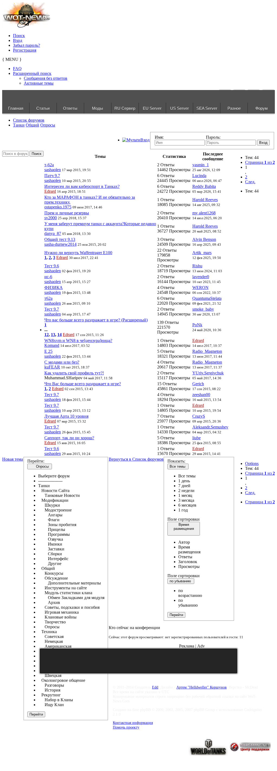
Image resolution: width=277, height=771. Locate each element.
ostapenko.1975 (57, 207)
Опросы (47, 125)
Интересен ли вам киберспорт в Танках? (82, 186)
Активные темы (39, 83)
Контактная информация (133, 722)
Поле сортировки (183, 519)
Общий (32, 125)
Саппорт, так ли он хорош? (69, 438)
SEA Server (206, 108)
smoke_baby (203, 309)
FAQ (17, 68)
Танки (19, 125)
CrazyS (198, 416)
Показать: (176, 461)
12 (46, 334)
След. (250, 182)
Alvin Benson (204, 239)
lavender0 (200, 276)
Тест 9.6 (51, 266)
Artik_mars (202, 252)
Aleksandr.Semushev (210, 427)
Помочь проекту (126, 727)
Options (252, 463)
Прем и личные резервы (66, 213)
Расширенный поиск (32, 73)
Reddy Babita (204, 186)
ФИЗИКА (53, 287)
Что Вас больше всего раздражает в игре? (82, 383)
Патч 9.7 (52, 175)
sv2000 (50, 217)
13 (53, 334)
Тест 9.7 (51, 309)
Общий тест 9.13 (59, 239)
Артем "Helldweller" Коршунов (201, 687)
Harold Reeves (205, 199)
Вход (17, 40)
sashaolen (52, 169)
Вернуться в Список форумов (136, 459)
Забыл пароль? (26, 45)
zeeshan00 (201, 394)
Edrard (50, 191)
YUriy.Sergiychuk (208, 373)
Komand (51, 345)
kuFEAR (52, 367)
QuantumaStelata (207, 298)
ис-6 (48, 276)
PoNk (197, 325)
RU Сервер (124, 108)
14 (59, 334)
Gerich (198, 383)
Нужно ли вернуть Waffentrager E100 (78, 252)
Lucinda (199, 175)
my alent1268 (204, 213)
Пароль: (213, 137)
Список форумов (28, 120)
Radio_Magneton (207, 351)
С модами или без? (61, 362)
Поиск (19, 35)
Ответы (70, 108)
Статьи (43, 108)
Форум (261, 108)
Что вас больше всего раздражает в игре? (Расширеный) (96, 320)
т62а (48, 298)
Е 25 (48, 351)
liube (196, 438)
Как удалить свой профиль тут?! (74, 373)
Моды (97, 108)
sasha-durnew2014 (60, 244)
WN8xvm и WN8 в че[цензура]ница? (78, 340)
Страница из (260, 162)
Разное (234, 108)
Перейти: (35, 461)
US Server (179, 108)
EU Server (152, 108)
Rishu (197, 266)
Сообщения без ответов (45, 78)
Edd (155, 687)
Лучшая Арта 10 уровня (66, 416)
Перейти (36, 714)
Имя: (159, 137)
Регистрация (24, 50)
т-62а (49, 164)
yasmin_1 (200, 164)
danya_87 (52, 233)
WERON (200, 287)
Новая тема (12, 459)
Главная (15, 108)
